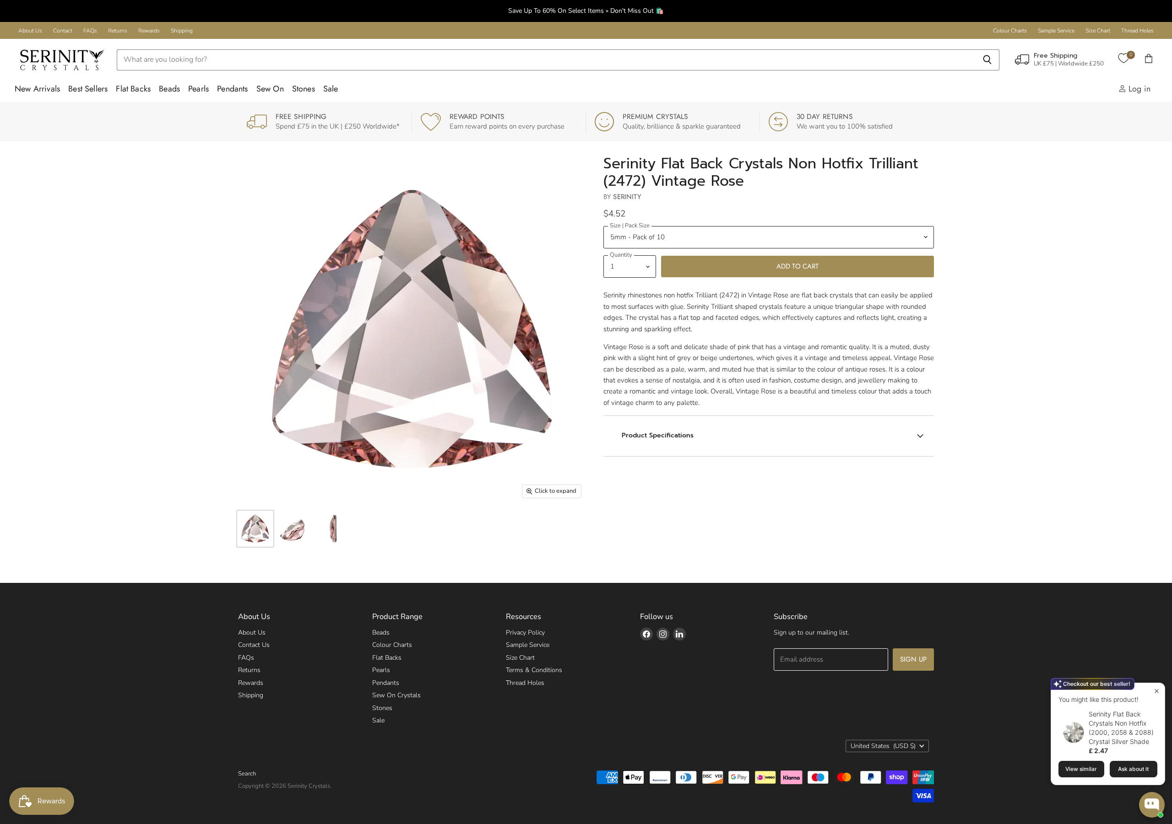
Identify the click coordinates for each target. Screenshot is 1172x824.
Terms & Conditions (534, 670)
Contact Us (254, 645)
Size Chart (1097, 30)
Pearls (198, 89)
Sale (330, 89)
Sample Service (1056, 30)
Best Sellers (88, 89)
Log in (1138, 89)
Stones (303, 89)
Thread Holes (1137, 30)
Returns (117, 30)
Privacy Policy (525, 632)
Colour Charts (1010, 30)
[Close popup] (1156, 691)
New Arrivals (37, 89)
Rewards (149, 30)
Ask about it (1133, 768)
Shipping (182, 30)
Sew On (270, 89)
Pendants (232, 89)
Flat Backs (133, 89)
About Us (30, 30)
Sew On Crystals (396, 695)
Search (247, 774)
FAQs (90, 30)
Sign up (913, 659)
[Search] (987, 59)
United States (883, 746)
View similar (1081, 768)
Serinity (626, 197)
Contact (62, 30)
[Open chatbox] (1152, 805)
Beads (169, 89)
